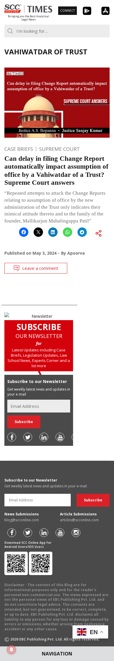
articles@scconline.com (79, 519)
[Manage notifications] (11, 649)
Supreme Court (59, 148)
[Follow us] (11, 437)
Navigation (57, 653)
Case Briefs (18, 148)
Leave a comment (40, 268)
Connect (67, 10)
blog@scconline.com (21, 519)
